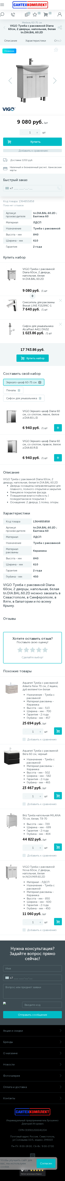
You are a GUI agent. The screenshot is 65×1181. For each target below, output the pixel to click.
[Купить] (58, 731)
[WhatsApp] (32, 1155)
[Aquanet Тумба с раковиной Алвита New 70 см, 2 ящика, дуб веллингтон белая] (11, 688)
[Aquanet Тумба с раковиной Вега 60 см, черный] (11, 756)
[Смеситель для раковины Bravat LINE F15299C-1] (11, 307)
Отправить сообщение (32, 1014)
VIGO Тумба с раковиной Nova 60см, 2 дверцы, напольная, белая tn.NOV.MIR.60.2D (39, 871)
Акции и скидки (13, 1030)
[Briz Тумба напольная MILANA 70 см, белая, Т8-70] (11, 820)
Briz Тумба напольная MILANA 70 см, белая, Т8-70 (41, 817)
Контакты (9, 1098)
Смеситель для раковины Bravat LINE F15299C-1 (39, 304)
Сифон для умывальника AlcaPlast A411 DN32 (38, 327)
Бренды (8, 1042)
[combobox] (8, 188)
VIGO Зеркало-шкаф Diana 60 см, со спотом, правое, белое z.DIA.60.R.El (42, 444)
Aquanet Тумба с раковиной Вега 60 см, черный (40, 752)
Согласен (46, 1163)
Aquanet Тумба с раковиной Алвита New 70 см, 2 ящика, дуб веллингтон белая (40, 686)
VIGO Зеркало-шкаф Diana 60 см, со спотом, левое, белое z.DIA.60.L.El (41, 414)
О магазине (10, 1053)
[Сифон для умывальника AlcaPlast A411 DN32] (11, 331)
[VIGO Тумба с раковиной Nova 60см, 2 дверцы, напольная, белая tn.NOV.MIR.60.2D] (11, 872)
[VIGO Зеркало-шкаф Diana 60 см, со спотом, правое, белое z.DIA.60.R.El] (11, 446)
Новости (9, 1064)
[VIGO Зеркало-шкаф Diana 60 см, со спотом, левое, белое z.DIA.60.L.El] (11, 416)
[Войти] (59, 14)
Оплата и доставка (15, 1087)
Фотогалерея (11, 1075)
